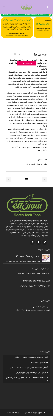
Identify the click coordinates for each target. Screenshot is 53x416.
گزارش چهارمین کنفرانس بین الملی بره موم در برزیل (29, 367)
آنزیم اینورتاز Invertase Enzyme (36, 281)
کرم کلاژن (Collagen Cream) (28, 257)
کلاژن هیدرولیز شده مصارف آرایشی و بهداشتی (31, 357)
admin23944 (21, 310)
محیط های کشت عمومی (41, 307)
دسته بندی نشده (37, 310)
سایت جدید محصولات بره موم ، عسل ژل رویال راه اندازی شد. (27, 379)
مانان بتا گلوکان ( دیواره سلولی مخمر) (37, 269)
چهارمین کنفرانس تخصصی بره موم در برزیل (32, 372)
